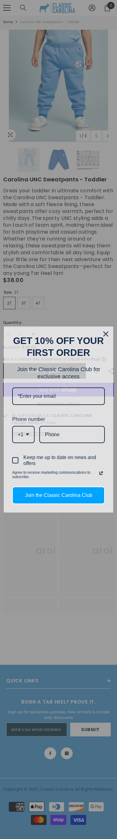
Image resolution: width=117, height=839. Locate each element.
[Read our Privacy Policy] (101, 473)
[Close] (105, 333)
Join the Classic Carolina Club (58, 495)
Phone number (28, 419)
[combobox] (23, 434)
